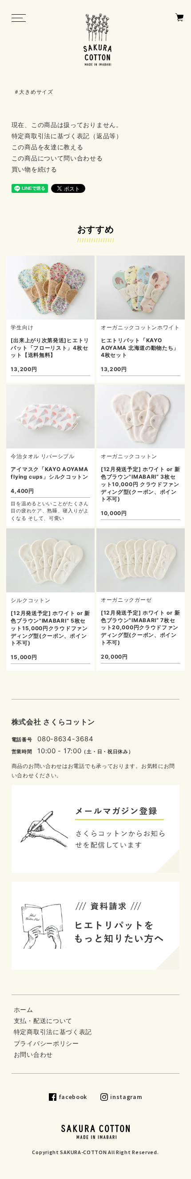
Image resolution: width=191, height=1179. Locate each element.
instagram (126, 1097)
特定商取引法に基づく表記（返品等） (67, 136)
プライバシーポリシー (46, 1043)
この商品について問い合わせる (57, 158)
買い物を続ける (34, 169)
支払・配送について (43, 1020)
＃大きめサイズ (33, 91)
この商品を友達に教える (48, 147)
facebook (73, 1097)
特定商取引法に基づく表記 (53, 1031)
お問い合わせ (33, 1054)
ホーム (23, 1009)
